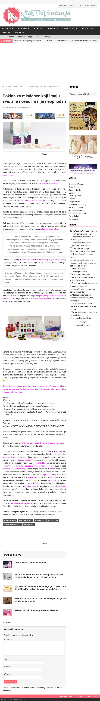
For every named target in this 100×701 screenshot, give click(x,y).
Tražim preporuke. (79, 272)
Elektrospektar (75, 196)
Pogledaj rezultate (83, 325)
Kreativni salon (70, 29)
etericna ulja (53, 520)
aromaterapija (10, 520)
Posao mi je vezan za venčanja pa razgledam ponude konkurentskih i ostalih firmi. (83, 315)
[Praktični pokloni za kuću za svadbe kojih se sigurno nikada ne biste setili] (7, 602)
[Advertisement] (51, 64)
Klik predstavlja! (43, 37)
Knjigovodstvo (74, 202)
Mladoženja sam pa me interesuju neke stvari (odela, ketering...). (82, 298)
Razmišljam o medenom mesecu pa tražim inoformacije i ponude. (83, 306)
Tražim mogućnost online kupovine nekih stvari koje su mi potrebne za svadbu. (83, 263)
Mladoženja (88, 29)
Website (7, 674)
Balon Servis (74, 187)
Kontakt (93, 6)
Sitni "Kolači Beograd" (77, 213)
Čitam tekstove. (78, 269)
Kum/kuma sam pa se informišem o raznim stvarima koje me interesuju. (82, 277)
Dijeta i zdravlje (75, 190)
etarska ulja (39, 520)
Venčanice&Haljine (25, 37)
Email (6, 667)
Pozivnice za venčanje (78, 205)
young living (28, 525)
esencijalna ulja (25, 520)
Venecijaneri (74, 219)
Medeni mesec (8, 37)
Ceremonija (52, 29)
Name (6, 659)
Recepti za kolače (76, 207)
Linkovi (86, 6)
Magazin (6, 33)
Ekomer (72, 193)
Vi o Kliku (79, 6)
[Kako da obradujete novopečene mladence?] (7, 614)
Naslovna (62, 6)
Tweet (44, 154)
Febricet (72, 199)
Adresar (38, 29)
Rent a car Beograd (77, 210)
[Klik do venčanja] (50, 15)
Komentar (8, 639)
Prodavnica (23, 29)
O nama (71, 6)
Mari (18, 108)
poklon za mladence (12, 525)
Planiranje (7, 29)
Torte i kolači (74, 216)
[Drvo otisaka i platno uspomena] (7, 566)
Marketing (20, 33)
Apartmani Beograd (77, 184)
